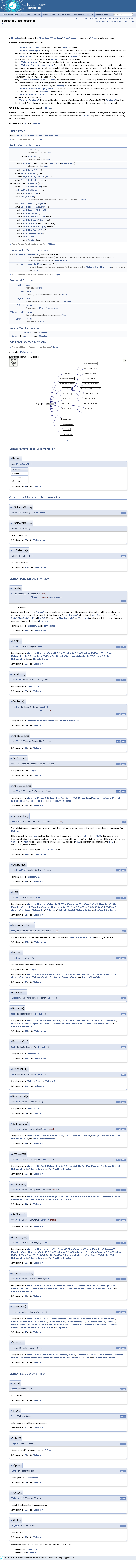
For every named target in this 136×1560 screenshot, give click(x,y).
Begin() (54, 59)
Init (29, 193)
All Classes (79, 15)
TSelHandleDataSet (19, 659)
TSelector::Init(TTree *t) (29, 48)
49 (26, 1428)
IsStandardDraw (35, 264)
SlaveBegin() (74, 56)
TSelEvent (95, 653)
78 (26, 1332)
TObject (40, 139)
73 (26, 1143)
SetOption (32, 223)
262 (26, 1058)
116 (26, 631)
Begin (30, 170)
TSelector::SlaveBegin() (29, 50)
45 (26, 1537)
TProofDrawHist (82, 653)
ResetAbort (33, 213)
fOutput (29, 312)
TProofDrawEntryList (20, 907)
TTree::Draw (44, 38)
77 (26, 1296)
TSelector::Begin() (26, 56)
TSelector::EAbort (24, 464)
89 (26, 540)
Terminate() (111, 100)
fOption (29, 305)
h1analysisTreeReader (79, 656)
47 (26, 1482)
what (58, 163)
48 (26, 1455)
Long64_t (41, 177)
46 (26, 1400)
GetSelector (33, 254)
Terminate (32, 237)
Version (31, 240)
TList (23, 180)
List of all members (82, 18)
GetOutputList (34, 187)
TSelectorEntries (40, 659)
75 (26, 748)
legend (68, 440)
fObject (29, 298)
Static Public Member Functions (125, 18)
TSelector (15, 38)
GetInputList (33, 180)
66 (26, 882)
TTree (93, 38)
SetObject (32, 220)
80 (26, 691)
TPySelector (49, 626)
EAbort (20, 135)
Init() (32, 618)
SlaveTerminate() (66, 618)
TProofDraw (105, 267)
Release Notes (102, 14)
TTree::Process (69, 38)
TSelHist (106, 656)
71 (26, 1204)
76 (26, 806)
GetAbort (32, 173)
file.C (34, 836)
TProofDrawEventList (40, 907)
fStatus (29, 319)
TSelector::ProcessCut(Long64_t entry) (38, 80)
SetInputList (33, 217)
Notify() (41, 618)
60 (26, 1362)
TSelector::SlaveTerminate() (31, 94)
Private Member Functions (114, 21)
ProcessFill (33, 210)
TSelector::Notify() (29, 62)
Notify (31, 197)
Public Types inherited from (27, 139)
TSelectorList (16, 312)
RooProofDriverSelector (69, 721)
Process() (60, 86)
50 (26, 1510)
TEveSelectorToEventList (98, 1023)
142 (26, 854)
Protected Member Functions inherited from (34, 347)
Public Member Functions (106, 18)
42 (26, 486)
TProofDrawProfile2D (46, 653)
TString (20, 305)
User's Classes (49, 14)
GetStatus (32, 190)
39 (24, 123)
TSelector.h (36, 123)
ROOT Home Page (10, 14)
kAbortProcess (41, 135)
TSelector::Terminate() (28, 100)
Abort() (95, 615)
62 (26, 664)
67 (26, 725)
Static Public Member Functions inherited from (36, 274)
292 (26, 1031)
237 (26, 942)
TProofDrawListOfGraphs (79, 1249)
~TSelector (33, 156)
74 (26, 1227)
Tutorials (36, 14)
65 (26, 775)
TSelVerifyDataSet (19, 656)
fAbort (28, 285)
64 (26, 982)
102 (26, 567)
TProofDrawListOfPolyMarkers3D (52, 1249)
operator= (26, 336)
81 (26, 1113)
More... (49, 153)
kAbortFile (53, 135)
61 (26, 915)
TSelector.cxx (39, 540)
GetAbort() (44, 621)
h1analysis (31, 653)
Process (32, 203)
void (25, 163)
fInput (28, 292)
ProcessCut (33, 207)
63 (26, 1263)
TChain (48, 108)
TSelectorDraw (92, 267)
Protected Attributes (99, 21)
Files (90, 15)
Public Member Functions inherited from (33, 244)
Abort (30, 163)
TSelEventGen (49, 656)
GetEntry (32, 177)
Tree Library (6, 24)
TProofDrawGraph (69, 904)
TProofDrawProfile (65, 653)
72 (26, 1174)
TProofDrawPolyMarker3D (49, 904)
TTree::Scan (55, 38)
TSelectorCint (33, 626)
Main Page (25, 14)
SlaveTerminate (35, 233)
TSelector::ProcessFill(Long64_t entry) (35, 89)
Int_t (25, 177)
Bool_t (24, 197)
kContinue (29, 135)
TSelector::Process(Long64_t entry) (37, 65)
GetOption (32, 183)
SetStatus (32, 227)
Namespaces (64, 15)
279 (26, 1086)
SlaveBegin (33, 230)
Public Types (93, 18)
